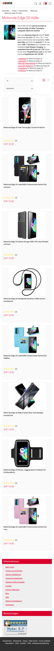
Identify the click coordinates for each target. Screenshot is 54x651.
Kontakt (8, 586)
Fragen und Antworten (14, 571)
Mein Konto (10, 567)
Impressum (10, 605)
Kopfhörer (22, 71)
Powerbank (22, 68)
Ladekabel (22, 59)
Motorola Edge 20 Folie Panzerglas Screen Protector (24, 127)
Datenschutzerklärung (14, 601)
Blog (7, 594)
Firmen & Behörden (13, 590)
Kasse (25, 641)
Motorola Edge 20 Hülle (20, 18)
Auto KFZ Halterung (25, 66)
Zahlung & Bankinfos (13, 575)
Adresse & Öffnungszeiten (15, 582)
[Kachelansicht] (44, 80)
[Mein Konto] (40, 3)
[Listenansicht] (48, 80)
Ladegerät (22, 61)
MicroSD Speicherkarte (26, 63)
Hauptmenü (7, 641)
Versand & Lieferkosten (14, 578)
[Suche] (36, 3)
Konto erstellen (44, 641)
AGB (7, 597)
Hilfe (29, 643)
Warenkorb (17, 641)
